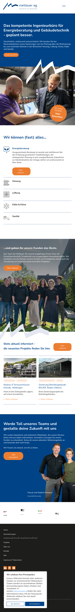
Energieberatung (9, 538)
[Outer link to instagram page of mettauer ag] (13, 568)
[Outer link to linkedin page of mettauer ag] (5, 568)
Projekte (6, 542)
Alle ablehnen (15, 604)
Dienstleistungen (10, 534)
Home (6, 530)
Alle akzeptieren (34, 604)
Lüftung (22, 538)
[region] (25, 589)
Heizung (16, 538)
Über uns (7, 547)
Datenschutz (17, 560)
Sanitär (35, 538)
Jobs (5, 555)
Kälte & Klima (29, 538)
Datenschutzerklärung (20, 591)
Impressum (7, 560)
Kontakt (6, 551)
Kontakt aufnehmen (11, 55)
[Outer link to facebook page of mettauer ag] (9, 568)
